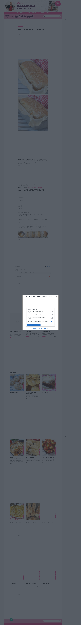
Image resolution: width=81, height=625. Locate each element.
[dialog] (40, 312)
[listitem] (40, 309)
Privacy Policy (46, 328)
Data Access (40, 328)
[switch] (52, 311)
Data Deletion (35, 328)
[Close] (57, 297)
